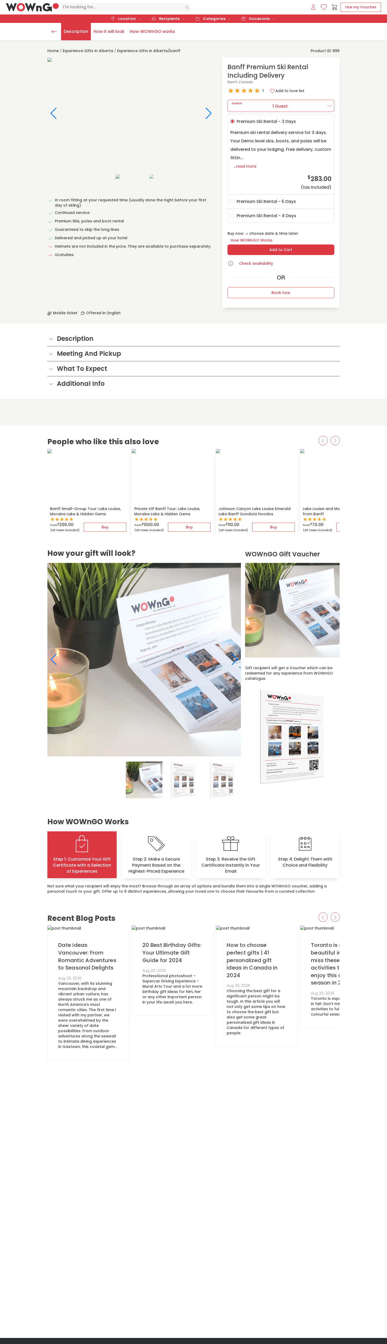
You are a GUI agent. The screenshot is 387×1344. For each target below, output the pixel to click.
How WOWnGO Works (251, 240)
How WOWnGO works (152, 31)
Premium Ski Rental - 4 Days (266, 216)
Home (53, 50)
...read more (245, 166)
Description (76, 31)
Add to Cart (280, 249)
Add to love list (289, 90)
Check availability (256, 263)
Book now (280, 292)
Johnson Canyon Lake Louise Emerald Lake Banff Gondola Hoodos (255, 511)
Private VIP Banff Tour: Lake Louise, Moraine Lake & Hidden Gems (167, 511)
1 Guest (260, 105)
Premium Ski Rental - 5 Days (266, 201)
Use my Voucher (360, 7)
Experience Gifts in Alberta (88, 50)
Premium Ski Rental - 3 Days (280, 154)
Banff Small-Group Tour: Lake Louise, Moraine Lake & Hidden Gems (85, 511)
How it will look (109, 31)
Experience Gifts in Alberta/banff (148, 50)
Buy (105, 527)
